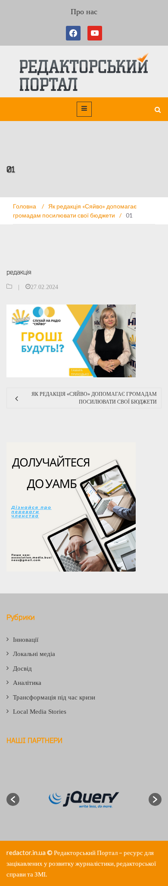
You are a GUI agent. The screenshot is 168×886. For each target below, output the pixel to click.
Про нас (84, 11)
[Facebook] (75, 33)
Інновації (25, 639)
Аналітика (27, 682)
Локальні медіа (34, 653)
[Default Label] (94, 33)
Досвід (22, 668)
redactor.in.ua (26, 852)
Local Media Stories (39, 711)
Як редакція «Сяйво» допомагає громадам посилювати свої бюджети (94, 398)
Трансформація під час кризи (54, 697)
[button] (12, 799)
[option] (84, 799)
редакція (18, 272)
